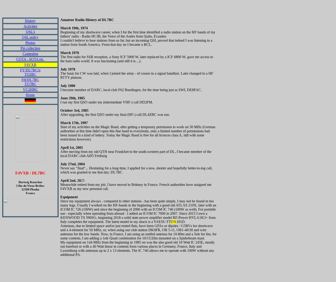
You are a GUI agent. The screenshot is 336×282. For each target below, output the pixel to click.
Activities (30, 26)
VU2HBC (30, 89)
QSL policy (30, 37)
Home (30, 95)
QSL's (30, 32)
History (30, 21)
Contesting (30, 54)
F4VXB (30, 65)
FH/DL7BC (30, 80)
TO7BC (30, 84)
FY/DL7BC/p (30, 70)
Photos (30, 43)
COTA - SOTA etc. (30, 59)
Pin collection (30, 48)
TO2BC (30, 74)
